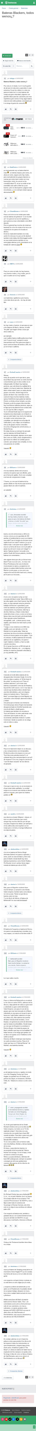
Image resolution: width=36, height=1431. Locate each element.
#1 (5, 78)
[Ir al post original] (9, 514)
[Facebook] (13, 1419)
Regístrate (7, 1398)
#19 (5, 997)
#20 (5, 1069)
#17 (5, 926)
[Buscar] (32, 66)
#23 (5, 1239)
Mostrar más (19, 526)
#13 (5, 783)
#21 (5, 1102)
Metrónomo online (7, 1412)
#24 (5, 1266)
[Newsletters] (24, 1419)
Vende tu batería (25, 1410)
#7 (5, 372)
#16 (5, 884)
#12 (5, 745)
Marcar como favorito (24, 60)
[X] (17, 1419)
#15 (5, 849)
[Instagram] (2, 1419)
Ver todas (28, 119)
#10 (5, 594)
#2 (5, 167)
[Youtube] (6, 1419)
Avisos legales (18, 1412)
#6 (5, 322)
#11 (5, 671)
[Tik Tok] (10, 1419)
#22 (5, 1191)
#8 (5, 467)
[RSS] (21, 1419)
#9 (5, 509)
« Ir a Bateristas (8, 1378)
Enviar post (8, 55)
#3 (5, 211)
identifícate (15, 1398)
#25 (5, 1336)
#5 (5, 295)
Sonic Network (16, 1410)
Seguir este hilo (9, 60)
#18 (5, 953)
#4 (5, 264)
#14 (5, 814)
